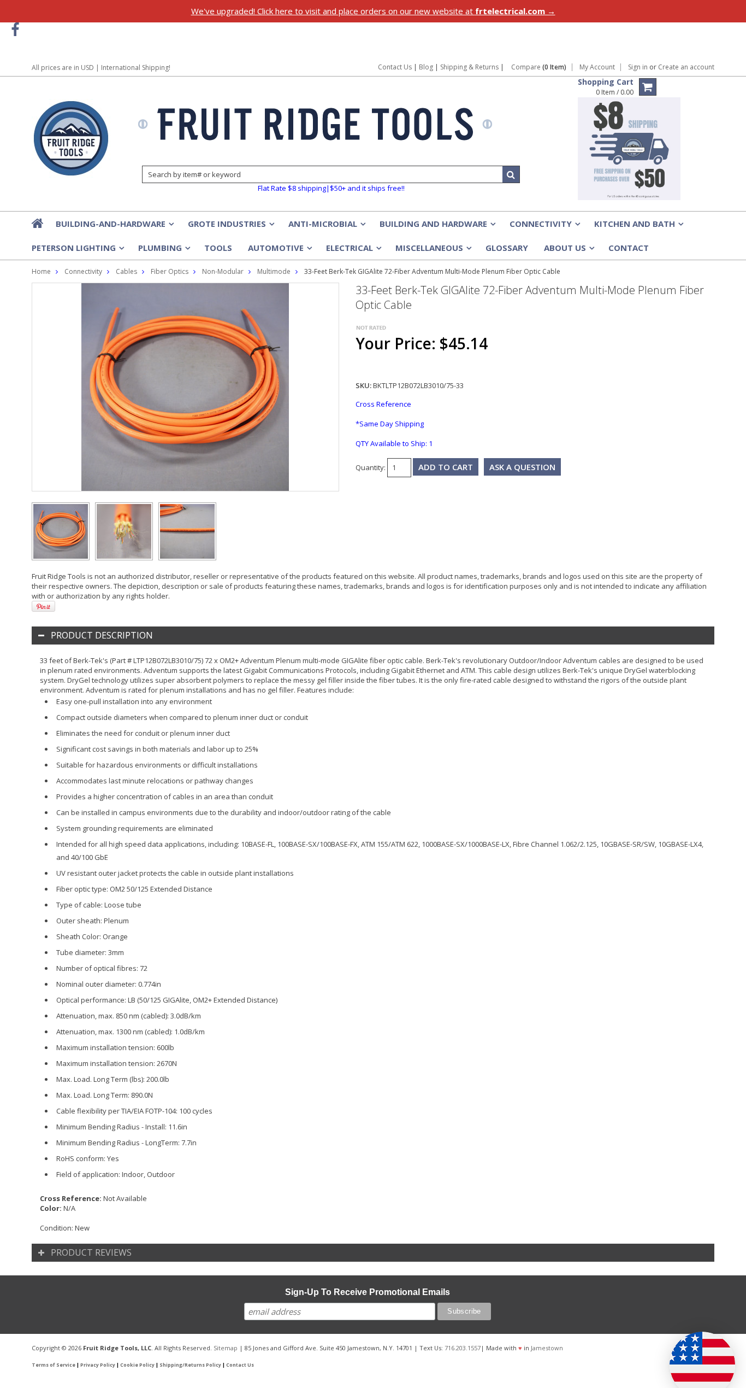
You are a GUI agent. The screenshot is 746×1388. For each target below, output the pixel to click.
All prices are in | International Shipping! (101, 67)
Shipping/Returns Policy (190, 1365)
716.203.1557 (463, 1348)
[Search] (511, 174)
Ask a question (522, 466)
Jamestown (547, 1348)
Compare (538, 67)
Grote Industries (230, 227)
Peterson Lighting (77, 251)
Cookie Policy (137, 1365)
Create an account (686, 67)
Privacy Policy (97, 1365)
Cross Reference (383, 404)
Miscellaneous (432, 251)
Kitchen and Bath (638, 227)
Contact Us (395, 67)
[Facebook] (15, 29)
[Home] (38, 223)
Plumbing (163, 251)
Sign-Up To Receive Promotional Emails (367, 1292)
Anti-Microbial (326, 227)
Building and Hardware (437, 227)
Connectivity (544, 227)
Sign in (638, 67)
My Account (597, 67)
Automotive (279, 251)
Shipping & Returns (470, 67)
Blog (426, 67)
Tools (218, 247)
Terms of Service (53, 1365)
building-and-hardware (114, 227)
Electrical (353, 251)
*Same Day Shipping (390, 424)
